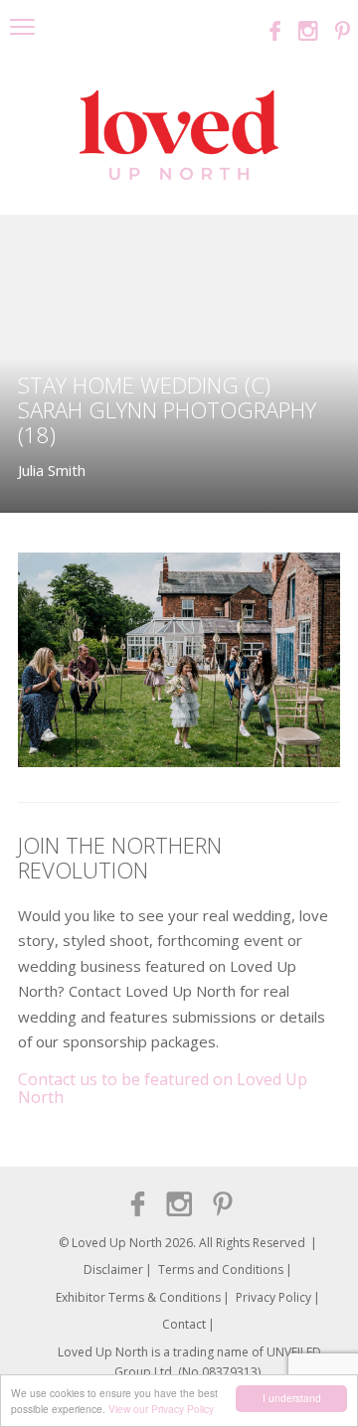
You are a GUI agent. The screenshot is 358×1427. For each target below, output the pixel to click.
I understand (292, 1397)
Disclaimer (113, 1269)
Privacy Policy (273, 1297)
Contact (184, 1324)
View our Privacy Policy (161, 1408)
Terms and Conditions (220, 1269)
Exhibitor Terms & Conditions (138, 1297)
